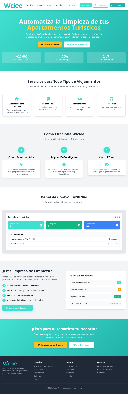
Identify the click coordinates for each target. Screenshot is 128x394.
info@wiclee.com (106, 366)
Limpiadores (118, 5)
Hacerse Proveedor (78, 44)
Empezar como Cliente (51, 345)
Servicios (30, 5)
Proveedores (59, 5)
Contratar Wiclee (51, 44)
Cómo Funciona (44, 5)
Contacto (71, 5)
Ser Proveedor (83, 345)
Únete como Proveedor (19, 308)
